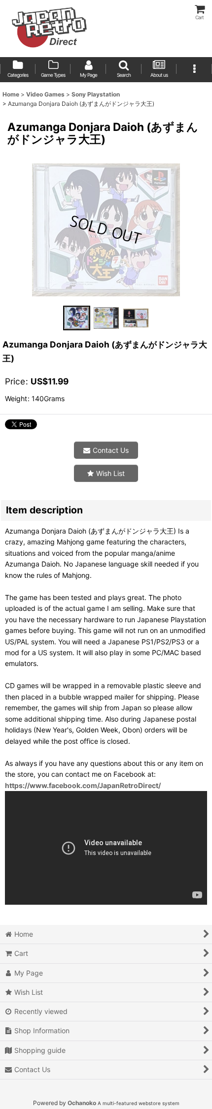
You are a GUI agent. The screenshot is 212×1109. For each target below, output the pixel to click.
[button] (123, 69)
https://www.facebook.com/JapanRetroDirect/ (83, 785)
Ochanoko (82, 1103)
